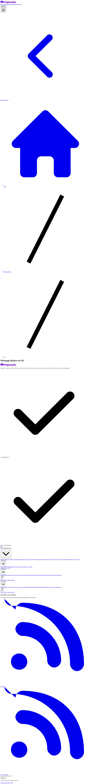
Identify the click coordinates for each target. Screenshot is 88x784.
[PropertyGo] (8, 3)
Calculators (17, 566)
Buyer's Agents (4, 4)
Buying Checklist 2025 (37, 575)
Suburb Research (4, 575)
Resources (3, 5)
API (43, 575)
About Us (22, 566)
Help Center (10, 782)
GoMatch (12, 566)
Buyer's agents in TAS (46, 559)
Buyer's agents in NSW (16, 559)
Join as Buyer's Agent (5, 568)
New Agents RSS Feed (56, 575)
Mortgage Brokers (11, 4)
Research (19, 4)
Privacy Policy (4, 580)
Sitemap (2, 782)
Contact (30, 566)
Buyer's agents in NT (75, 559)
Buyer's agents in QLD (26, 559)
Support (6, 782)
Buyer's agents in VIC (56, 559)
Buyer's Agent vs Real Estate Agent (24, 575)
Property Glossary (12, 575)
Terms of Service (11, 580)
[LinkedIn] (1, 547)
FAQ (28, 566)
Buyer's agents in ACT (6, 559)
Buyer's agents (7, 566)
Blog (25, 566)
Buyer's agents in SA (36, 559)
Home (2, 566)
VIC (4, 357)
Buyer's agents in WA (65, 559)
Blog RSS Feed (47, 575)
